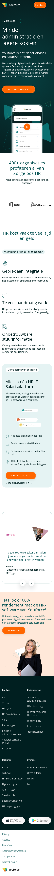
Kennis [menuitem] (5, 767)
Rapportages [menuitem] (8, 725)
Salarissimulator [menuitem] (10, 795)
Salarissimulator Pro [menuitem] (12, 800)
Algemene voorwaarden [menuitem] (14, 850)
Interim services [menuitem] (34, 726)
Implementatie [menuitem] (34, 720)
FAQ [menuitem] (29, 784)
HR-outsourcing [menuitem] (35, 706)
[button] (40, 5)
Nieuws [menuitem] (31, 778)
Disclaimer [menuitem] (7, 845)
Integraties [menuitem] (7, 748)
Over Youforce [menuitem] (34, 773)
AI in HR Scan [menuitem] (8, 789)
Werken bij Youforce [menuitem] (37, 767)
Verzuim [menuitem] (6, 703)
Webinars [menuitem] (7, 773)
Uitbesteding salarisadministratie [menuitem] (36, 699)
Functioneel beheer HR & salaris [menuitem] (36, 713)
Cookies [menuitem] (6, 839)
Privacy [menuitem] (5, 834)
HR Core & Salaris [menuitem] (11, 714)
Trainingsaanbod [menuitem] (35, 731)
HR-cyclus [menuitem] (7, 708)
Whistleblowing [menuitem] (9, 862)
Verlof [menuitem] (5, 719)
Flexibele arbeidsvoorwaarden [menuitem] (12, 732)
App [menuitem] (4, 697)
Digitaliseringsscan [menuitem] (11, 784)
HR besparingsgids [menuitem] (11, 806)
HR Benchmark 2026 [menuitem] (12, 778)
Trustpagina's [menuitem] (8, 856)
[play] (27, 126)
